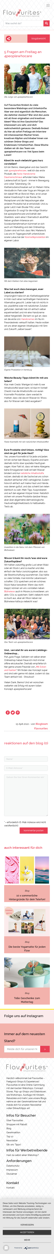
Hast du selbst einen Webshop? (22, 1155)
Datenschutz (13, 1165)
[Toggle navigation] (48, 5)
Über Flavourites (14, 1120)
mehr (27, 1240)
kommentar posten (33, 830)
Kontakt (10, 1187)
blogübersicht (39, 38)
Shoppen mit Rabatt (16, 1124)
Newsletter (12, 1140)
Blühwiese (9, 591)
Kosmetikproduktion (35, 237)
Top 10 (9, 1136)
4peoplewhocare (17, 170)
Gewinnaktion (13, 1132)
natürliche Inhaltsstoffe (32, 473)
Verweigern (27, 1224)
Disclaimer (11, 1174)
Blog (8, 1128)
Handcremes (28, 319)
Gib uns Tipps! (13, 1144)
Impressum (12, 1170)
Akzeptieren (27, 1232)
